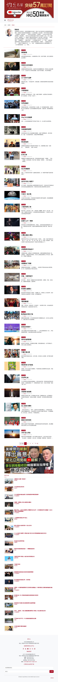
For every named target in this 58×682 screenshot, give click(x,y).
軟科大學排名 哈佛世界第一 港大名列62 (23, 525)
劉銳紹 (13, 25)
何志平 (15, 488)
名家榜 (9, 25)
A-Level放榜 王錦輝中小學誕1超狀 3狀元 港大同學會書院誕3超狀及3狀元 (30, 533)
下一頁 (36, 443)
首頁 (5, 25)
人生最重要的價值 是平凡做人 (20, 517)
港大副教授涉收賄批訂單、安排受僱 (22, 579)
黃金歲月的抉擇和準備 (19, 541)
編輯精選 (16, 557)
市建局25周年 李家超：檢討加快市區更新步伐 (24, 556)
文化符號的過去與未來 (19, 486)
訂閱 (51, 671)
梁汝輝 (15, 596)
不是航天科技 (17, 564)
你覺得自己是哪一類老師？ (20, 479)
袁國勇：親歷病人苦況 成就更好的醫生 (22, 502)
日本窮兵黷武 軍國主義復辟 (20, 626)
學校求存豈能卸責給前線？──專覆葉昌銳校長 (24, 548)
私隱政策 (52, 677)
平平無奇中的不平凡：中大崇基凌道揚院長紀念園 (25, 618)
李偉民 (15, 604)
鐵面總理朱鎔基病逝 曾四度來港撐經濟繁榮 (23, 572)
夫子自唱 (23, 50)
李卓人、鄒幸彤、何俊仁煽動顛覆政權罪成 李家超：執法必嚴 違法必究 (30, 610)
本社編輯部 (16, 495)
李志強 (15, 565)
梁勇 (15, 619)
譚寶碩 (15, 519)
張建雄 (15, 542)
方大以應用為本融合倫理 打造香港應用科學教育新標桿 (26, 494)
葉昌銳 (15, 480)
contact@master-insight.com (30, 661)
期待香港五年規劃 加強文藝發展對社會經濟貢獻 (24, 603)
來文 (15, 550)
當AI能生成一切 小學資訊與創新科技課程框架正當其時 (26, 595)
